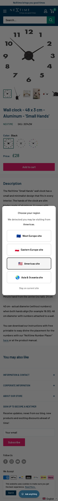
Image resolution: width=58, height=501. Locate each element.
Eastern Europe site (29, 249)
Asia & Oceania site (29, 277)
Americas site (29, 263)
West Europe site (29, 236)
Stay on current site (29, 288)
